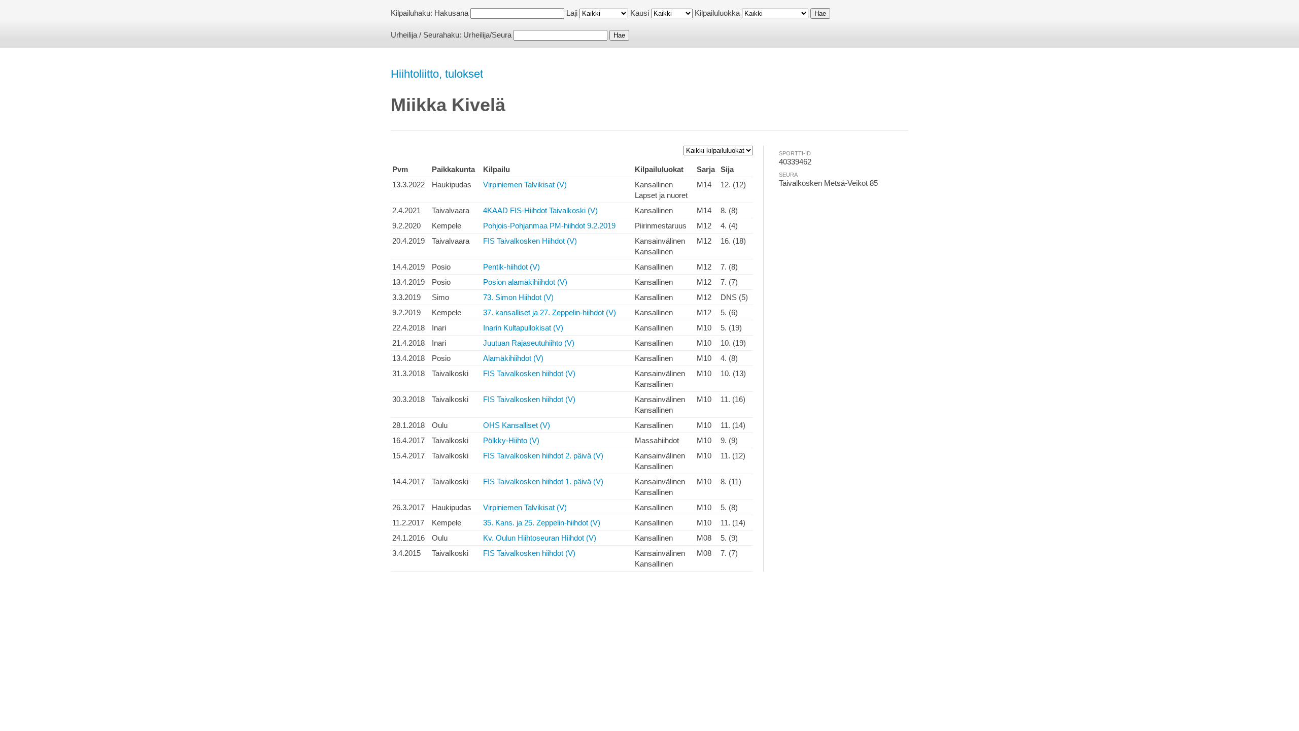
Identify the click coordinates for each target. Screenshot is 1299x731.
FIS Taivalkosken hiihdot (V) (529, 373)
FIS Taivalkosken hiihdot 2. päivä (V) (543, 455)
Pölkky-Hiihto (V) (511, 440)
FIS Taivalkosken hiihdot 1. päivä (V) (543, 481)
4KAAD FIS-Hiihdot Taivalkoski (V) (540, 210)
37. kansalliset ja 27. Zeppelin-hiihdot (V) (549, 312)
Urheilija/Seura (487, 34)
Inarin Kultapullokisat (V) (523, 327)
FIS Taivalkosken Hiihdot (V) (530, 241)
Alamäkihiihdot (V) (513, 358)
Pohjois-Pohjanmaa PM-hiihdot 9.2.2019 (549, 225)
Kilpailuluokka (717, 13)
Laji (571, 13)
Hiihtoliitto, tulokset (437, 74)
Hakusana (451, 13)
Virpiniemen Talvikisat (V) (525, 184)
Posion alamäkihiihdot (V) (525, 282)
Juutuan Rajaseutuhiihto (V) (528, 343)
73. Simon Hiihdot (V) (518, 297)
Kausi (639, 13)
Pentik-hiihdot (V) (511, 266)
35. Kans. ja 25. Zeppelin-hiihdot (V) (541, 522)
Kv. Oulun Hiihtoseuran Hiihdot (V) (539, 538)
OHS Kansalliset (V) (516, 425)
